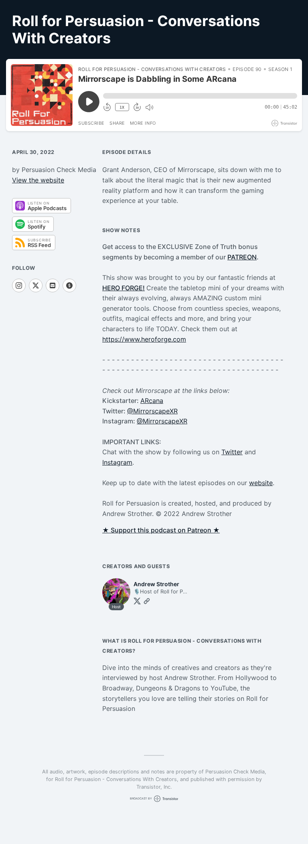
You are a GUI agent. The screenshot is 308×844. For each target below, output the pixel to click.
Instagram (117, 462)
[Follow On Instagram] (19, 285)
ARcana (151, 401)
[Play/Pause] (42, 95)
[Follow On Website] (146, 601)
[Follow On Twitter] (137, 601)
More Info (143, 123)
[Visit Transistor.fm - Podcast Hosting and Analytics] (284, 123)
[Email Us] (52, 285)
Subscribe (91, 123)
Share (117, 123)
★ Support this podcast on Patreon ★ (161, 530)
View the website (38, 180)
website (261, 483)
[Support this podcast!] (69, 285)
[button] (200, 96)
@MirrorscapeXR (152, 411)
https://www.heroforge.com (144, 339)
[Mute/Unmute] (149, 107)
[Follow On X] (36, 285)
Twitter (232, 452)
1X (122, 107)
